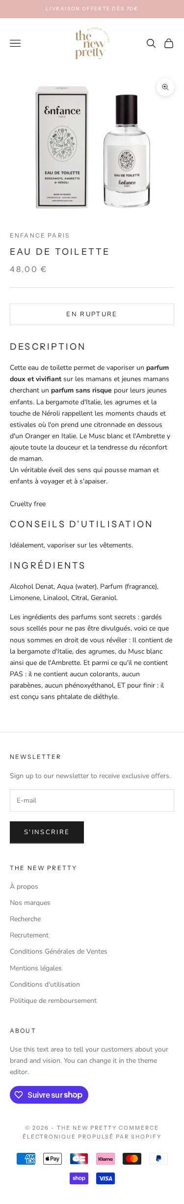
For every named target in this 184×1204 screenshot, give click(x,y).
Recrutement (29, 935)
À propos (24, 886)
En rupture (91, 314)
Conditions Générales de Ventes (58, 951)
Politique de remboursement (53, 1000)
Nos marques (30, 902)
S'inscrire (47, 832)
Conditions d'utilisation (45, 984)
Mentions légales (36, 968)
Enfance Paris (40, 235)
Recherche (25, 919)
